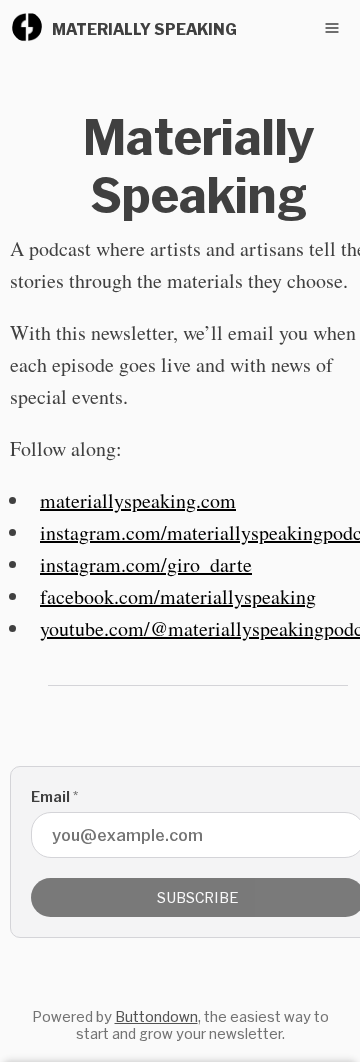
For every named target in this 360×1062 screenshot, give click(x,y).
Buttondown (156, 1016)
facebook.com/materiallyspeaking (178, 596)
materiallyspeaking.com (138, 500)
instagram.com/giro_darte (146, 564)
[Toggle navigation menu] (332, 28)
